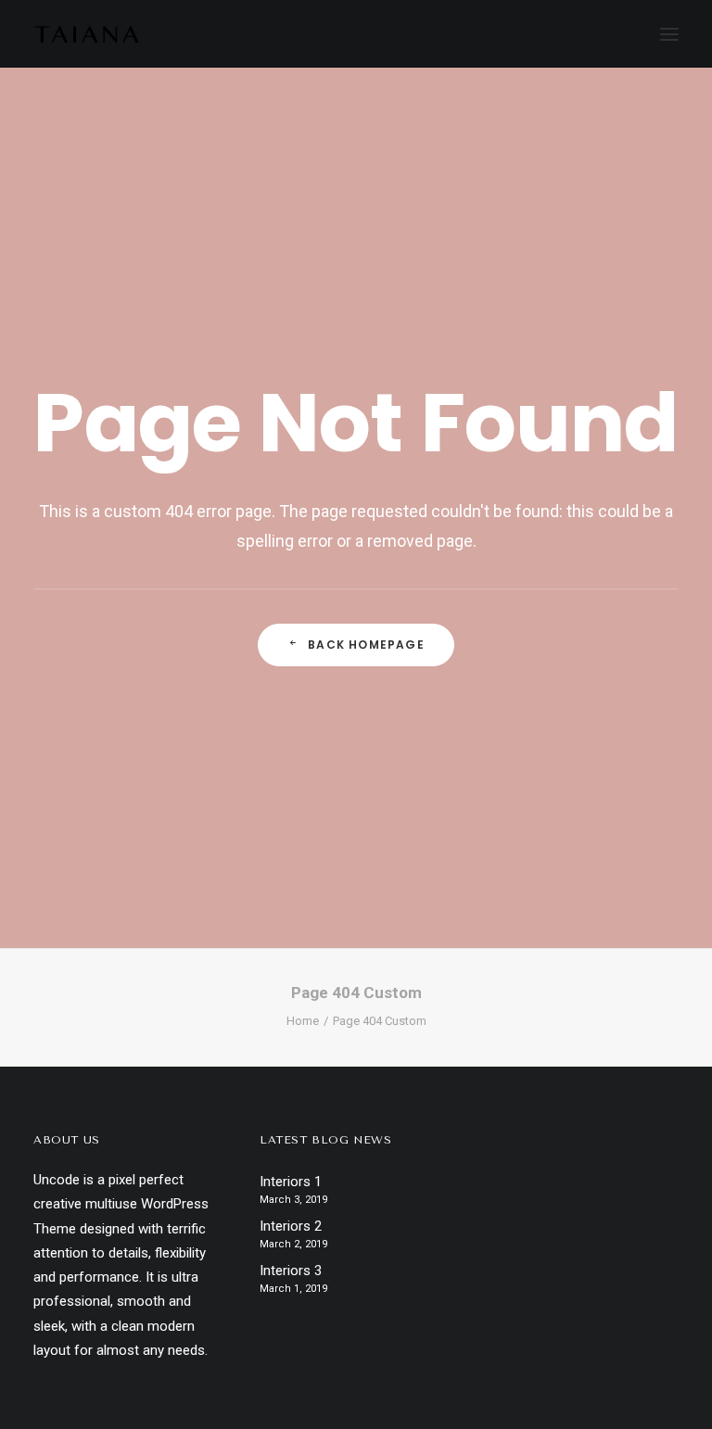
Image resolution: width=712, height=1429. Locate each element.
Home (302, 1021)
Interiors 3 (291, 1270)
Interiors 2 (291, 1226)
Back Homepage (366, 644)
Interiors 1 (291, 1181)
